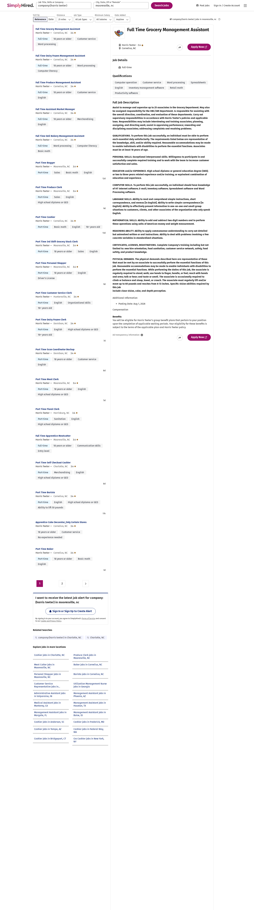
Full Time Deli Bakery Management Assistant (60, 136)
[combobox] (63, 5)
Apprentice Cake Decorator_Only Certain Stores (61, 522)
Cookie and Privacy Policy (51, 621)
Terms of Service (88, 618)
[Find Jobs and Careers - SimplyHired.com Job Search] (20, 5)
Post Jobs (204, 5)
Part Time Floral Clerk (47, 409)
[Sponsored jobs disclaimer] (219, 19)
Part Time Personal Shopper (51, 263)
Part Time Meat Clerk (47, 379)
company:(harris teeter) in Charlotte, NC (59, 637)
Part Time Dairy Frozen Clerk (51, 319)
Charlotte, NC (97, 637)
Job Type (78, 15)
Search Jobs (162, 5)
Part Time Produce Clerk (49, 187)
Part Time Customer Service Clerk (54, 292)
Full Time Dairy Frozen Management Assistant (60, 55)
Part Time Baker (44, 549)
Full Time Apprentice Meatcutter (53, 435)
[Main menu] (245, 5)
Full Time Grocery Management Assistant (58, 29)
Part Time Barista (45, 492)
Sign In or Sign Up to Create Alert (72, 611)
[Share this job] (180, 47)
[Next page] (85, 583)
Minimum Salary (102, 15)
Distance (61, 15)
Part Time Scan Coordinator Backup (55, 349)
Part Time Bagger (45, 162)
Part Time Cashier (45, 217)
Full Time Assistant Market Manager (55, 109)
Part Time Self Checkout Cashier (53, 462)
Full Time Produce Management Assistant (58, 82)
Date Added (120, 15)
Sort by (36, 15)
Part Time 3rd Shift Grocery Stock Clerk (57, 241)
